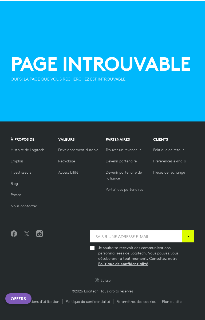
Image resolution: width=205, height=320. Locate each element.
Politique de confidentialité (123, 263)
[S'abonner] (188, 236)
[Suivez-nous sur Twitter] (26, 233)
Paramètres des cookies (136, 301)
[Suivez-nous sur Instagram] (39, 233)
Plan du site (172, 301)
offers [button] (18, 298)
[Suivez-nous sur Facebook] (14, 233)
